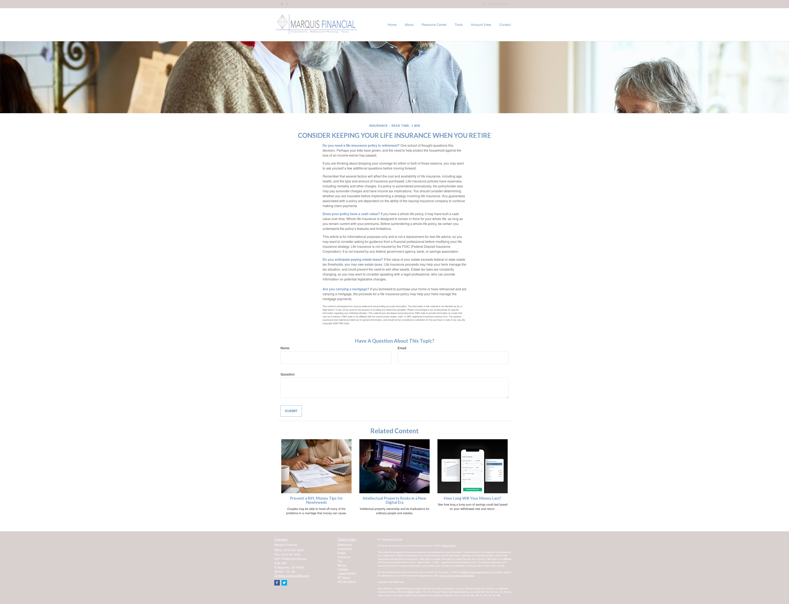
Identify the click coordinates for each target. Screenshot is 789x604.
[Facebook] (287, 4)
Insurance (344, 557)
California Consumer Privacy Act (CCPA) (481, 572)
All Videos (344, 577)
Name (285, 348)
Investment (345, 549)
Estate (342, 553)
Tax (340, 561)
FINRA (410, 591)
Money (342, 565)
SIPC (418, 591)
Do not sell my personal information (456, 575)
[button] (409, 24)
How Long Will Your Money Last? (472, 498)
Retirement (345, 545)
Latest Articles (347, 573)
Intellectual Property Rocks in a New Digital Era (394, 500)
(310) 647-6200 (498, 4)
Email (402, 348)
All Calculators (347, 582)
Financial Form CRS (392, 539)
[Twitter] (281, 4)
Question (287, 374)
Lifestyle (343, 569)
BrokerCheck (449, 545)
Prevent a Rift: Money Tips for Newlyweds (316, 500)
